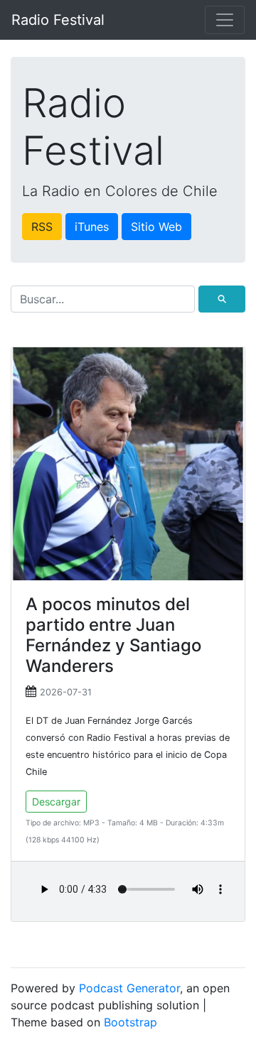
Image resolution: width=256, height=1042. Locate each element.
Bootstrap (130, 1022)
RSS (42, 226)
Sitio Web (156, 226)
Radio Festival (58, 19)
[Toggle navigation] (225, 20)
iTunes (92, 226)
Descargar (56, 802)
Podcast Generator (129, 988)
